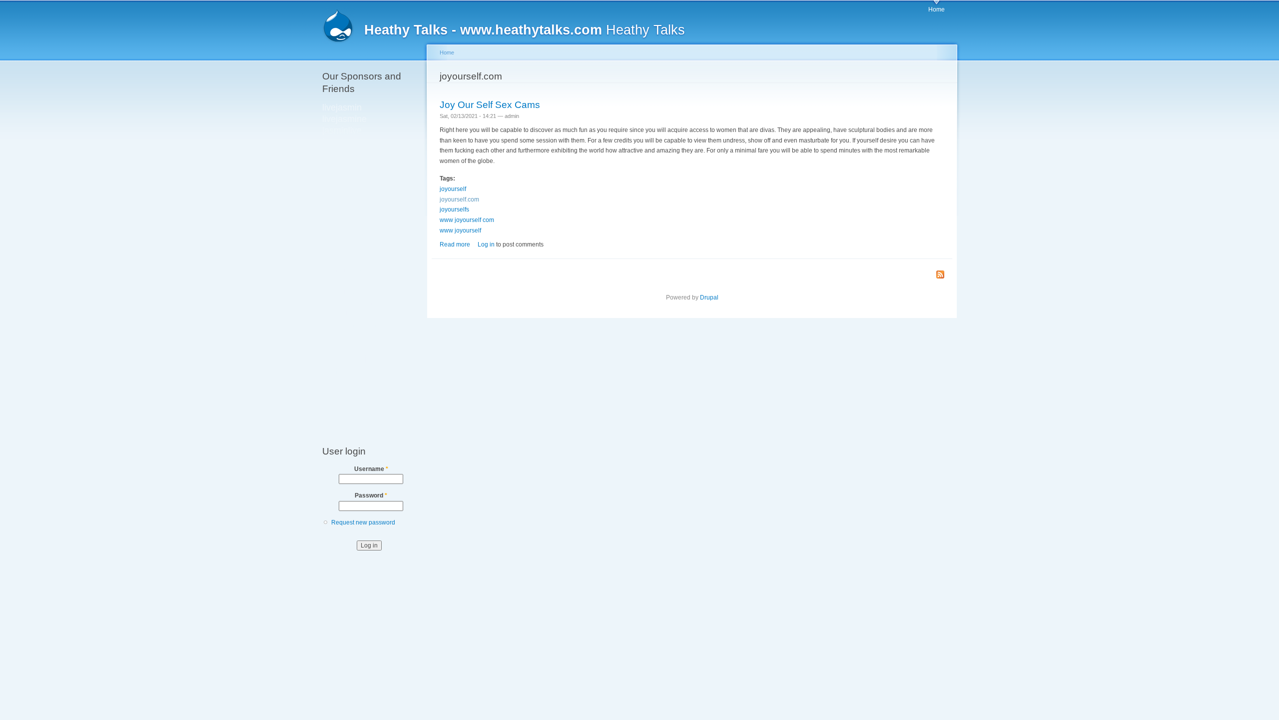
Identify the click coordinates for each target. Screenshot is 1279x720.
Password (371, 495)
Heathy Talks (524, 30)
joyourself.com (459, 199)
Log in (486, 244)
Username (371, 469)
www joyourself (460, 230)
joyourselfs (454, 209)
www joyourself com (467, 220)
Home (936, 9)
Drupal (709, 297)
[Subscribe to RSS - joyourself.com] (940, 275)
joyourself (453, 189)
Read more (455, 244)
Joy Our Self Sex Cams (490, 104)
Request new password (363, 522)
